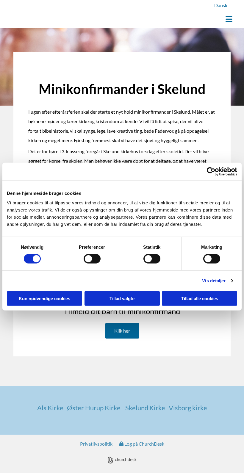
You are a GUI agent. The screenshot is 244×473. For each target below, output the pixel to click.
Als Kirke (52, 408)
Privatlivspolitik (96, 444)
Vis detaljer (214, 280)
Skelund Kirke (144, 408)
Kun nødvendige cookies (44, 298)
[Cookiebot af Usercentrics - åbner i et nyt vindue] (211, 171)
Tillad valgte (122, 298)
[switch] (92, 259)
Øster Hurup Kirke (95, 408)
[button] (160, 19)
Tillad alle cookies (199, 298)
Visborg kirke (188, 408)
